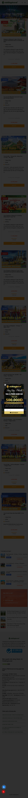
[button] (5, 385)
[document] (14, 399)
